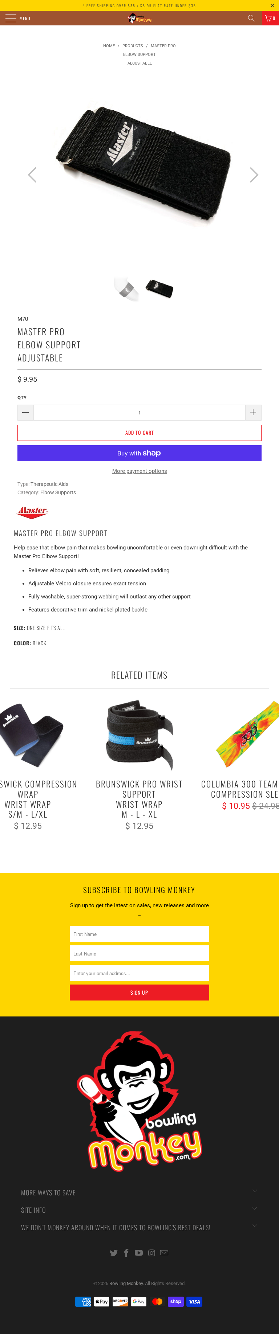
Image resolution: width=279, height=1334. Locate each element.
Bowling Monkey (126, 1283)
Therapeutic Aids (49, 484)
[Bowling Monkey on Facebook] (126, 1253)
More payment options (139, 471)
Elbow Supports (58, 492)
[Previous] (34, 175)
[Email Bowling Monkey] (164, 1253)
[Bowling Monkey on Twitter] (114, 1253)
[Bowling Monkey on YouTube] (139, 1253)
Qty (22, 397)
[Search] (253, 18)
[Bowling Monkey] (139, 18)
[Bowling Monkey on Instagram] (151, 1253)
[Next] (252, 175)
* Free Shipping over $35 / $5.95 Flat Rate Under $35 (139, 5)
